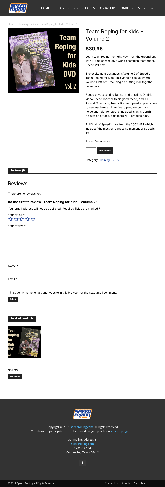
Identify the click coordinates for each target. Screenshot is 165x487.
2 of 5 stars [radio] (16, 219)
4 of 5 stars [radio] (27, 219)
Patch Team (140, 483)
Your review (17, 225)
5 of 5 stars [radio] (33, 219)
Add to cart (105, 150)
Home (45, 8)
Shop (71, 8)
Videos (59, 8)
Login (123, 8)
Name (13, 266)
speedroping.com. (122, 431)
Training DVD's (27, 24)
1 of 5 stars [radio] (10, 219)
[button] (152, 8)
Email (12, 279)
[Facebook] (82, 463)
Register (138, 8)
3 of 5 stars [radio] (21, 219)
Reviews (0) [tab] (18, 170)
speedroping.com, (82, 427)
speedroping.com (82, 444)
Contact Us (107, 8)
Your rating (16, 214)
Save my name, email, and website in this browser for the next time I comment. (65, 292)
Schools (88, 8)
